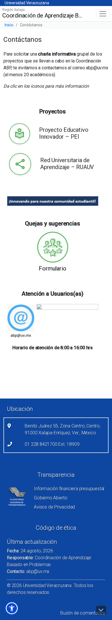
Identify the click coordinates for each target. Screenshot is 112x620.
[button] (12, 608)
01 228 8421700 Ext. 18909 (52, 444)
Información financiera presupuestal (69, 488)
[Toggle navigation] (103, 13)
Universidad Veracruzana (27, 3)
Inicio (9, 25)
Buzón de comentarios (82, 613)
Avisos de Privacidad (54, 507)
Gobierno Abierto (50, 498)
